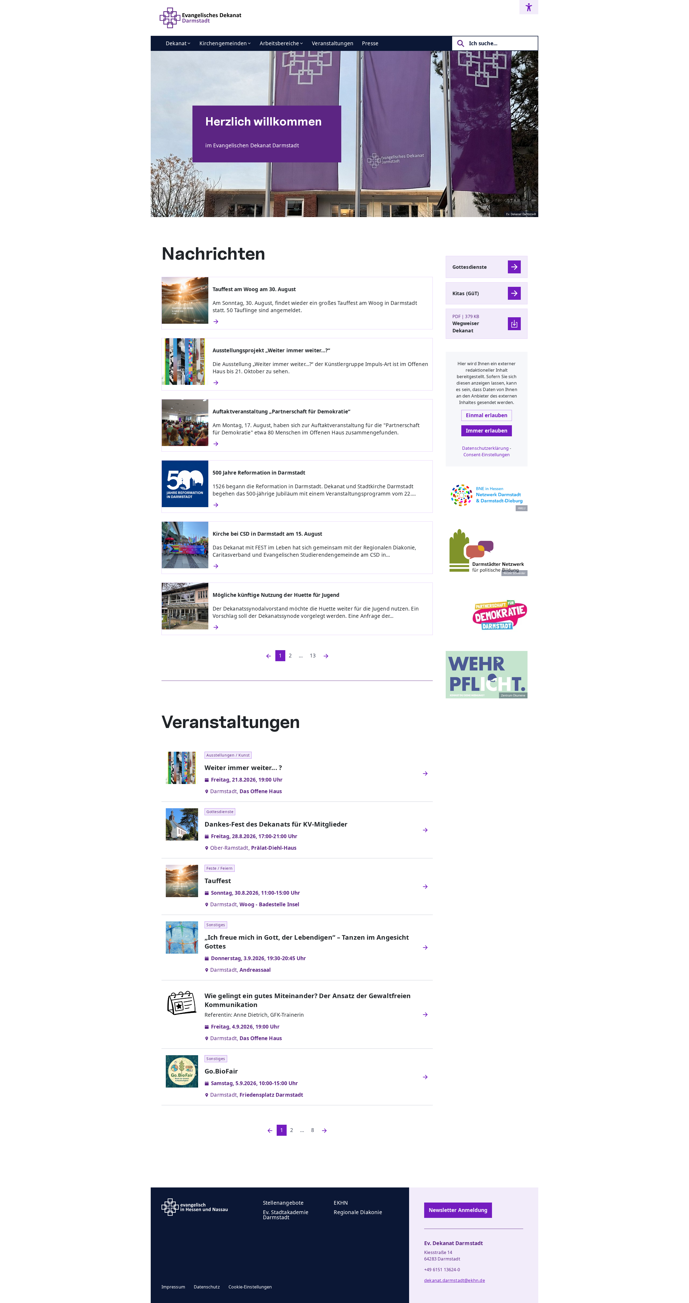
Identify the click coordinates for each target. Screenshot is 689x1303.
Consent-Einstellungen (486, 455)
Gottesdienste (469, 267)
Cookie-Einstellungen (250, 1287)
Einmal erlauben (486, 415)
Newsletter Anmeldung (458, 1210)
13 (313, 655)
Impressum (173, 1287)
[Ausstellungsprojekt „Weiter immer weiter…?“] (320, 382)
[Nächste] (326, 655)
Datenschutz (207, 1287)
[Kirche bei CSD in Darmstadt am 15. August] (320, 566)
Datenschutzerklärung (485, 448)
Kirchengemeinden (223, 43)
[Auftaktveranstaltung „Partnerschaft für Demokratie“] (320, 444)
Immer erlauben (486, 430)
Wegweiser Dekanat (465, 327)
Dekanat (176, 43)
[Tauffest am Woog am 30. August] (320, 321)
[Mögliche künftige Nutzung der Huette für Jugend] (320, 627)
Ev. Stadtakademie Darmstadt (285, 1215)
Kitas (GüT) (465, 293)
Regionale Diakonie (358, 1212)
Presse (370, 43)
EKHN (341, 1202)
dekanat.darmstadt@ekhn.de (454, 1280)
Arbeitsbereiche (279, 43)
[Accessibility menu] (528, 7)
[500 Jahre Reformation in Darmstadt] (320, 505)
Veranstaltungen (332, 43)
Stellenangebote (283, 1202)
